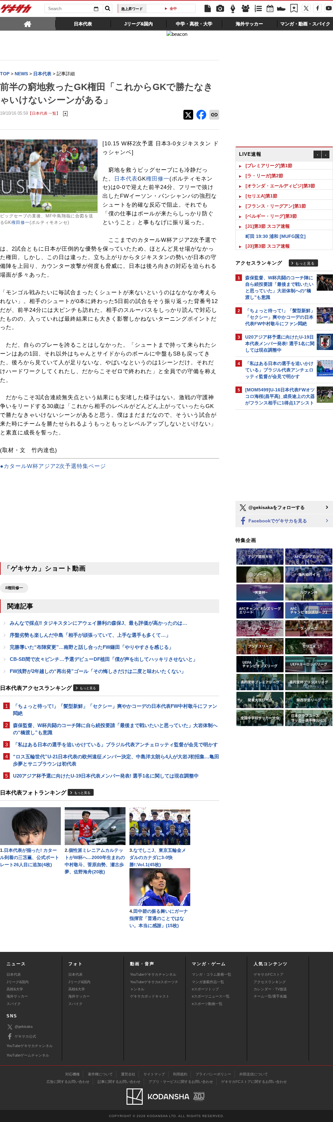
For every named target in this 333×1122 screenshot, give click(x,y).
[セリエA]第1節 (261, 188)
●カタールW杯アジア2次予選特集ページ (53, 466)
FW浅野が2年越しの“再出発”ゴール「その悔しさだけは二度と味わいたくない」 (98, 671)
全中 (173, 8)
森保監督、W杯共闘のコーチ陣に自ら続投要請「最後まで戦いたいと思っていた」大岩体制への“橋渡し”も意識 (115, 728)
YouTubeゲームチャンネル (28, 1055)
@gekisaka (24, 1026)
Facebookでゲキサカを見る (277, 520)
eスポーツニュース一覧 (211, 996)
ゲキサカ (16, 10)
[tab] (28, 23)
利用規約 (180, 1074)
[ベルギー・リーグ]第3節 (271, 208)
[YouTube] (329, 8)
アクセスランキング (270, 982)
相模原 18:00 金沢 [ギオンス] (276, 248)
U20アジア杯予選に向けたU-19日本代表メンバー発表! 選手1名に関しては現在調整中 (106, 776)
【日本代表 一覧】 (44, 113)
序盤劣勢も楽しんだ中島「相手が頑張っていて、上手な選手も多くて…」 (90, 635)
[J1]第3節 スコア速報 (268, 218)
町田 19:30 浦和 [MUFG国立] (276, 228)
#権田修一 (14, 588)
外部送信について (253, 1074)
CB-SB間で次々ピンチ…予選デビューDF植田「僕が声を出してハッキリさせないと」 (104, 659)
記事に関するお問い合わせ (119, 1082)
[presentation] (28, 23)
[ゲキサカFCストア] (281, 9)
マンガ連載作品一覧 (208, 982)
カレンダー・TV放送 (270, 989)
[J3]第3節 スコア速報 (268, 238)
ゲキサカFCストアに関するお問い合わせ (254, 1082)
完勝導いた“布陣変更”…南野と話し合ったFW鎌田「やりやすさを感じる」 (92, 647)
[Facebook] (317, 8)
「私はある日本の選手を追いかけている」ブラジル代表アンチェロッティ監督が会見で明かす (115, 744)
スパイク (14, 1004)
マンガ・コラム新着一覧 (211, 974)
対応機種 (72, 1074)
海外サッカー (17, 996)
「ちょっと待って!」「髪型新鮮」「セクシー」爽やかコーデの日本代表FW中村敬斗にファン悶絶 (115, 709)
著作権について (100, 1074)
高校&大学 (15, 989)
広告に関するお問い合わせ (68, 1082)
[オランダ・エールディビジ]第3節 (280, 178)
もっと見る (88, 688)
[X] (306, 8)
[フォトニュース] (220, 9)
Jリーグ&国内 (18, 982)
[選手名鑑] (245, 9)
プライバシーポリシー (213, 1074)
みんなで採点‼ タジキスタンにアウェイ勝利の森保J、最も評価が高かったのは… (98, 623)
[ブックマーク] (294, 9)
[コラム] (233, 9)
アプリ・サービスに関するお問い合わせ (181, 1082)
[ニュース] (207, 9)
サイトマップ (154, 1074)
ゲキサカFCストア (269, 974)
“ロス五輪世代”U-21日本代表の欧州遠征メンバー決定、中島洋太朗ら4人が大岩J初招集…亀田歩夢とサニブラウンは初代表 (116, 760)
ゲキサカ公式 (25, 1036)
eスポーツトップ (205, 989)
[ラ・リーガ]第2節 (264, 167)
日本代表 (126, 179)
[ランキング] (258, 9)
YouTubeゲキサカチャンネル (153, 974)
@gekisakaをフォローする (276, 507)
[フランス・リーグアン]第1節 (276, 198)
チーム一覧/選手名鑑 (270, 996)
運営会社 (128, 1074)
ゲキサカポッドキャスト (149, 996)
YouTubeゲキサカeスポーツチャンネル (154, 985)
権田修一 (20, 222)
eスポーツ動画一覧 (207, 1004)
